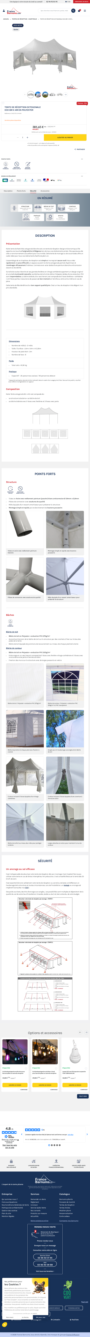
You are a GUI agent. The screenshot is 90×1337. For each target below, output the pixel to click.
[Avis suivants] (87, 1134)
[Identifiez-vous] (3, 10)
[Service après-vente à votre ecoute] (78, 1161)
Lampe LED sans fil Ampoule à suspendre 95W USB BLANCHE (74, 1072)
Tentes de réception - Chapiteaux (24, 19)
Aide (68, 2)
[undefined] (18, 1140)
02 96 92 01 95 (52, 2)
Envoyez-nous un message (45, 1245)
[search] (73, 11)
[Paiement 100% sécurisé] (11, 1161)
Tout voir (84, 1302)
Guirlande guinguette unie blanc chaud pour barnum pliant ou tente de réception (44, 1072)
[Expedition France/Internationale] (56, 1161)
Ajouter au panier (65, 137)
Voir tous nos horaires (44, 1271)
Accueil (6, 19)
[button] (80, 1032)
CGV (26, 888)
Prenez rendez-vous (45, 1241)
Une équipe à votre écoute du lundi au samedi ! (26, 2)
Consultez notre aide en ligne (45, 1250)
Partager (80, 149)
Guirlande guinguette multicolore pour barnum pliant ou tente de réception (13, 1072)
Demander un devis (81, 1)
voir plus (70, 1134)
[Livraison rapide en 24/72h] (33, 1161)
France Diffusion (72, 1335)
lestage (66, 885)
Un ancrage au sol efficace (20, 869)
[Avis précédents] (21, 1134)
